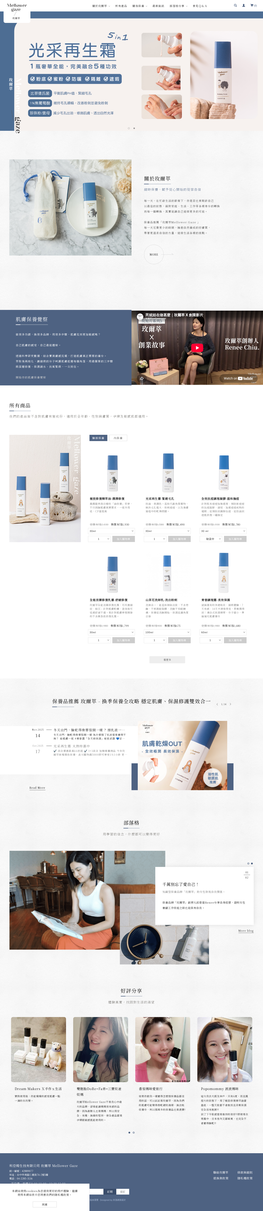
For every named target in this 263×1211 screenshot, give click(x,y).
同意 (45, 1204)
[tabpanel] (131, 71)
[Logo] (17, 11)
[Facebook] (258, 1150)
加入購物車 (123, 539)
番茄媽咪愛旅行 (213, 1088)
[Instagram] (258, 1169)
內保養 (118, 438)
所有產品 (121, 6)
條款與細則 (245, 1172)
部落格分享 (177, 6)
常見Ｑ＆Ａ (200, 6)
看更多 (167, 659)
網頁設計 (121, 1200)
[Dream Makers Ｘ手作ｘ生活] (100, 1049)
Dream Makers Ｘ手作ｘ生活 (100, 1088)
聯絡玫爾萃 (220, 1172)
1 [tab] (128, 128)
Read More (37, 787)
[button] (235, 5)
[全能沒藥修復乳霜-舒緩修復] (111, 572)
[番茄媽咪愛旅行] (224, 1049)
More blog (246, 930)
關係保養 (138, 6)
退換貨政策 (220, 1178)
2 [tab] (134, 128)
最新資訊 (158, 6)
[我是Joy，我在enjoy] (38, 1049)
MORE (154, 254)
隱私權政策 (245, 1178)
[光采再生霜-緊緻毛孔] (167, 471)
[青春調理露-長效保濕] (223, 572)
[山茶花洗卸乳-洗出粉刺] (167, 572)
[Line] (258, 1160)
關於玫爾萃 (99, 6)
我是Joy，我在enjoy (31, 1088)
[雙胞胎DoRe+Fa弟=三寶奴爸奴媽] (162, 1049)
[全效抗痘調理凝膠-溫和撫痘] (223, 471)
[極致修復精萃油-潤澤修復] (111, 471)
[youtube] (258, 1179)
